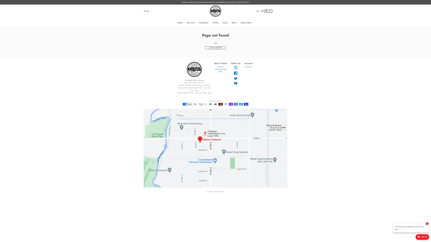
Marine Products (218, 191)
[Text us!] (422, 237)
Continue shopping (215, 48)
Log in (258, 11)
